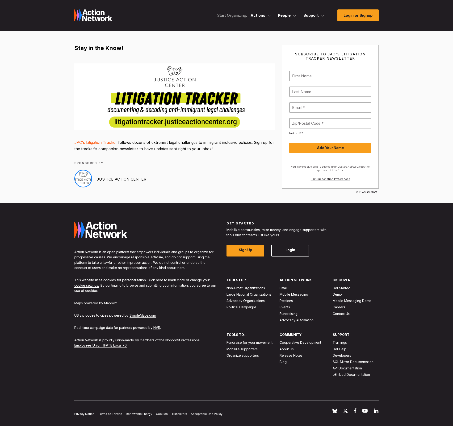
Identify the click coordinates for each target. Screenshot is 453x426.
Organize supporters (242, 355)
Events (285, 307)
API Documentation (347, 368)
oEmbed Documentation (351, 374)
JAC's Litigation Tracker (95, 142)
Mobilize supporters (242, 349)
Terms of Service (110, 414)
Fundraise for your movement (249, 342)
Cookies (162, 414)
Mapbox (110, 303)
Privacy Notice (84, 414)
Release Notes (291, 355)
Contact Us (341, 314)
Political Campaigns (241, 307)
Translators (179, 414)
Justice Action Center (121, 179)
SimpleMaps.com (143, 315)
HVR (156, 328)
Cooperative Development (300, 342)
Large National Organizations (248, 294)
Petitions (286, 301)
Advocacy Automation (297, 320)
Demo (337, 294)
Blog (283, 362)
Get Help (339, 349)
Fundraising (289, 314)
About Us (287, 349)
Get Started (341, 288)
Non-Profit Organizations (245, 288)
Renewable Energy (139, 414)
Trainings (340, 342)
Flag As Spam (368, 192)
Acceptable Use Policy (206, 414)
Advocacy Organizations (245, 301)
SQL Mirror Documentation (353, 362)
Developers (342, 355)
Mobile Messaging (294, 294)
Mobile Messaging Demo (352, 301)
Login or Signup (358, 15)
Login (290, 250)
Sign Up (245, 250)
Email (283, 288)
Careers (339, 307)
